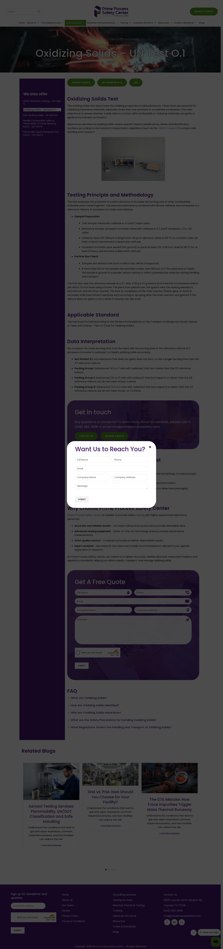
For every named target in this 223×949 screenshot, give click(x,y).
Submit (82, 499)
